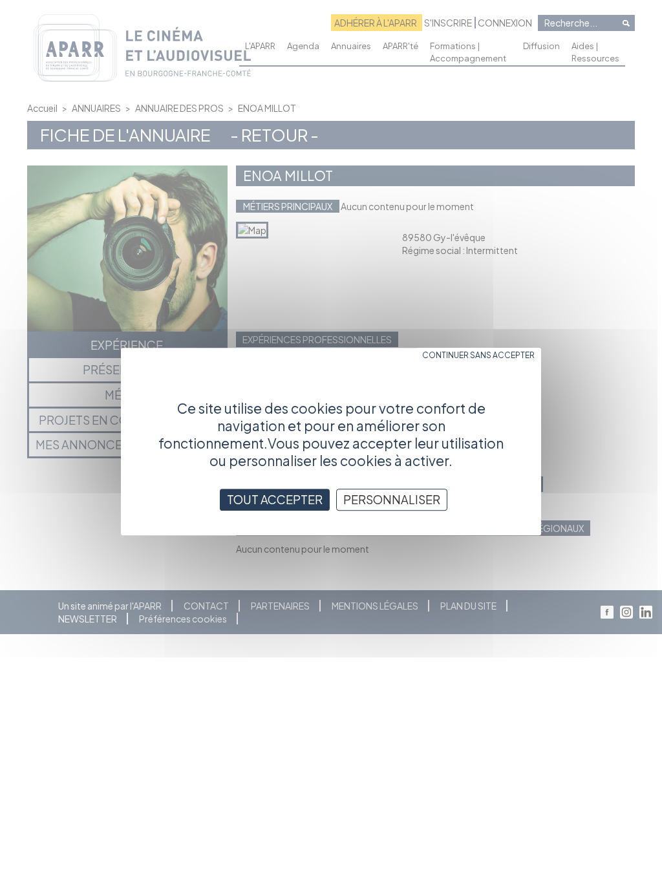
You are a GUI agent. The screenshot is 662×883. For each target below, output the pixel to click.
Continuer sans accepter (478, 355)
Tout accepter (275, 499)
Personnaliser (391, 499)
